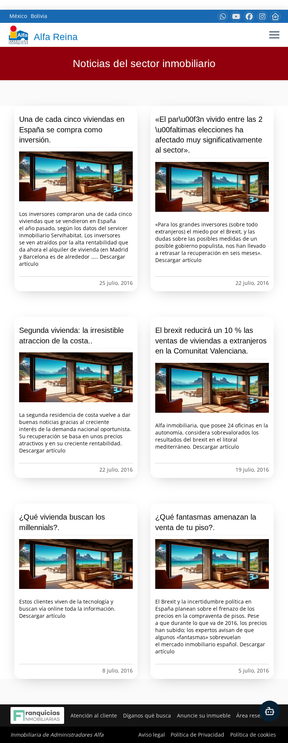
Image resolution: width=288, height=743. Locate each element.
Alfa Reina (56, 36)
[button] (274, 35)
